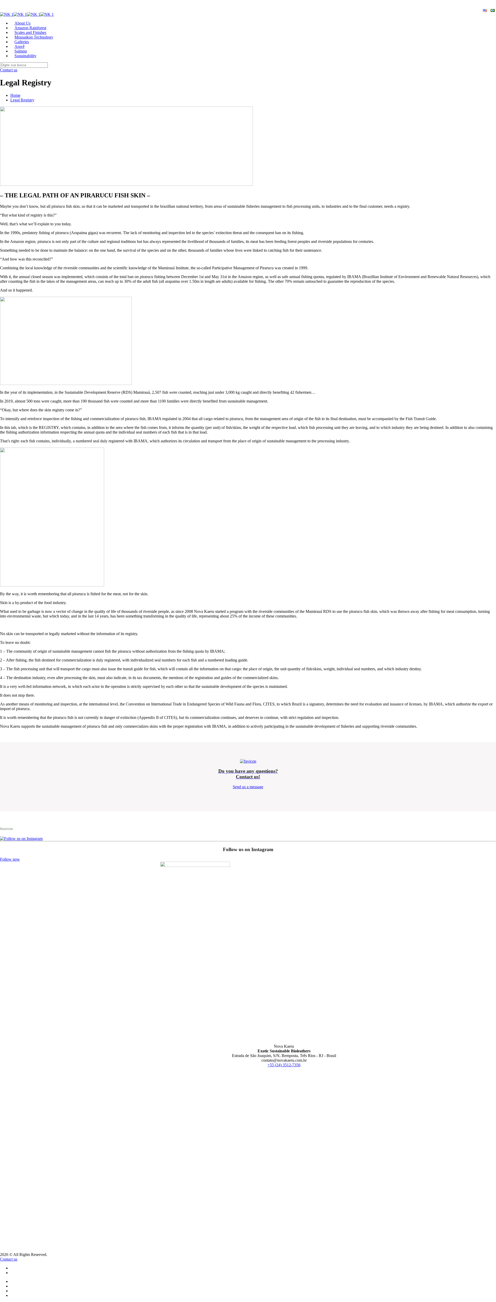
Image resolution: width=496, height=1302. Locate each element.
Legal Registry (22, 100)
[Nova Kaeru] (27, 14)
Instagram (6, 828)
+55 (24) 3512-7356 (283, 1065)
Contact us (8, 70)
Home (15, 95)
